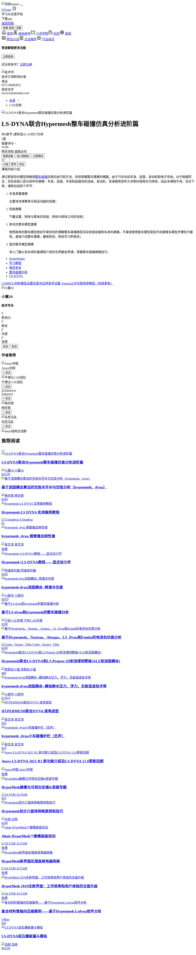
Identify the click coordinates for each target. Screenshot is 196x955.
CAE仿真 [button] (15, 105)
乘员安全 (15, 267)
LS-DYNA (16, 276)
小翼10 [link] (7, 297)
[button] (98, 112)
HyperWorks (17, 258)
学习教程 (15, 263)
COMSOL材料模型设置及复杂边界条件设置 (31, 283)
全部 (12, 100)
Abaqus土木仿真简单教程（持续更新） (87, 283)
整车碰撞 (41, 176)
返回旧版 (8, 23)
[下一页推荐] (3, 450)
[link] (8, 287)
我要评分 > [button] (9, 143)
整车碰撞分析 (18, 272)
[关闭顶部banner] (21, 5)
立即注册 (26, 64)
